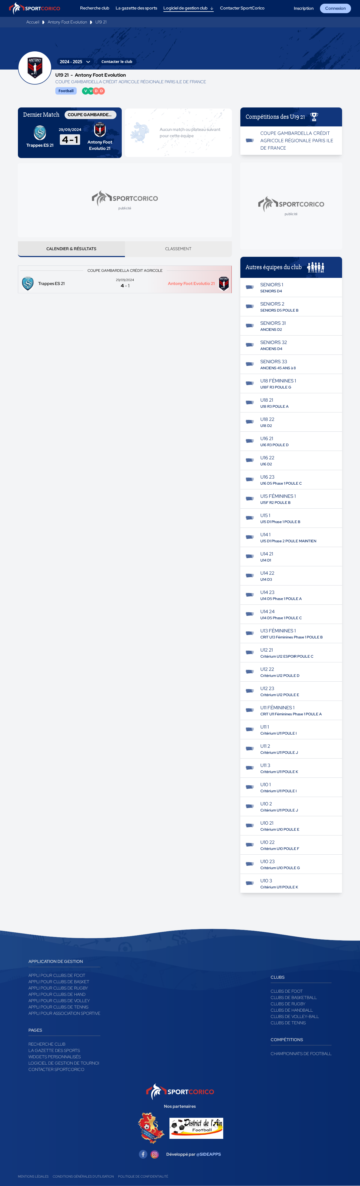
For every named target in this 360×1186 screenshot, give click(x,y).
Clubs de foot (287, 991)
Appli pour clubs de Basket (58, 982)
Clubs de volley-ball (295, 1016)
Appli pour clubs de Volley (59, 1000)
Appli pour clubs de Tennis (58, 1007)
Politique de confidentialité (143, 1176)
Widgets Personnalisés (54, 1057)
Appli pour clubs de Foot (56, 975)
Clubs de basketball (294, 997)
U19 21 (100, 22)
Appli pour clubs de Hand (56, 994)
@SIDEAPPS (208, 1154)
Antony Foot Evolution (67, 22)
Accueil (32, 22)
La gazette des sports (54, 1050)
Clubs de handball (292, 1010)
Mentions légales (33, 1176)
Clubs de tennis (288, 1023)
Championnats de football (301, 1053)
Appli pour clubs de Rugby (58, 988)
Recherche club (46, 1044)
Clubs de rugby (288, 1004)
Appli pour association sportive (64, 1013)
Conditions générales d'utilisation (83, 1176)
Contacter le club (116, 61)
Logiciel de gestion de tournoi (63, 1063)
